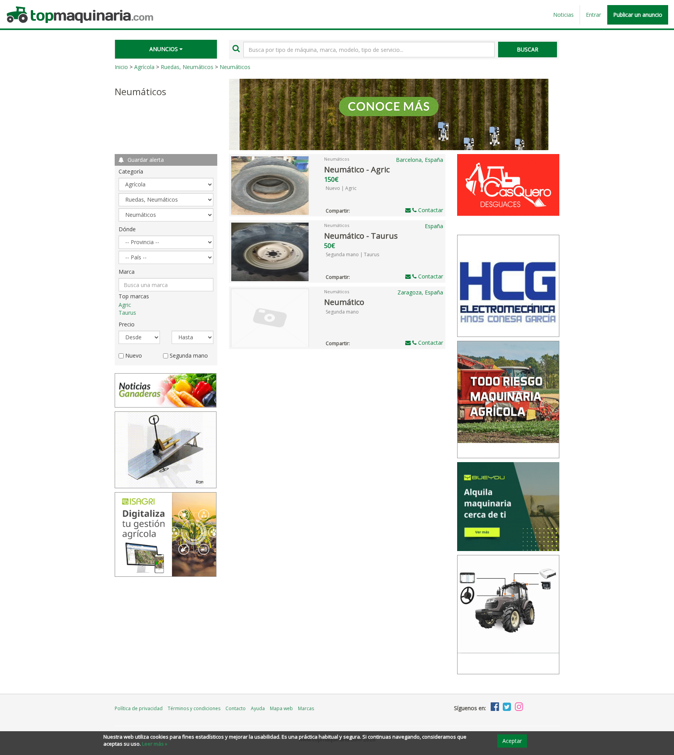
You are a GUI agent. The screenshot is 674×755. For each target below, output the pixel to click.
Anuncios (164, 49)
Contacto (235, 708)
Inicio (121, 67)
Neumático (344, 302)
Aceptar (512, 740)
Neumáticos (235, 67)
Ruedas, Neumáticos (187, 67)
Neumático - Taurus (361, 235)
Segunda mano (342, 311)
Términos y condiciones (194, 708)
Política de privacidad (139, 708)
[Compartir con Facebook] (354, 209)
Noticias (563, 14)
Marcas (306, 708)
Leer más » (154, 743)
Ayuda (258, 708)
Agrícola (144, 67)
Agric (125, 304)
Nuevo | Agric (341, 188)
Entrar (593, 14)
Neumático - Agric (357, 169)
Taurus (127, 312)
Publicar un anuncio (637, 14)
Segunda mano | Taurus (352, 254)
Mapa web (281, 708)
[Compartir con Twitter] (362, 209)
